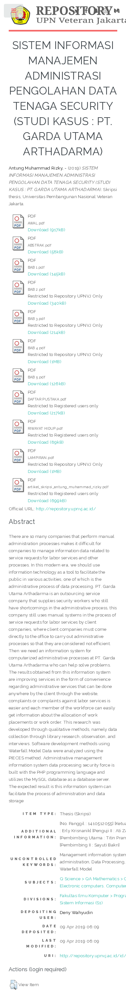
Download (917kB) (46, 229)
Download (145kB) (46, 273)
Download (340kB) (47, 303)
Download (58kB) (46, 251)
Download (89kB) (46, 442)
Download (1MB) (45, 361)
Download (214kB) (46, 332)
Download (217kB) (46, 412)
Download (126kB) (47, 383)
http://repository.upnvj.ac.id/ (66, 508)
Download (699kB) (47, 500)
